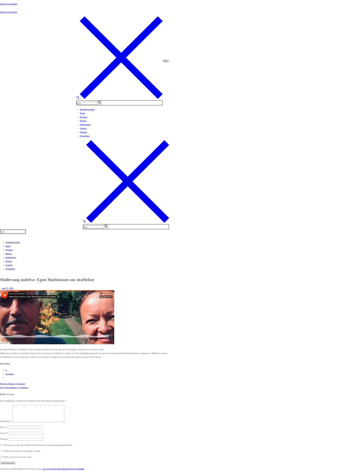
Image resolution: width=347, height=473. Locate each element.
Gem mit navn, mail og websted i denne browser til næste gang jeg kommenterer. (37, 445)
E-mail (3, 433)
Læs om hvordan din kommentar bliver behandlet (63, 469)
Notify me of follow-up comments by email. (22, 451)
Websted (3, 439)
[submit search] (99, 103)
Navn (3, 427)
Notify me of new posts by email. (17, 457)
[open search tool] (119, 98)
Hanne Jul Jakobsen (8, 4)
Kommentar (6, 421)
